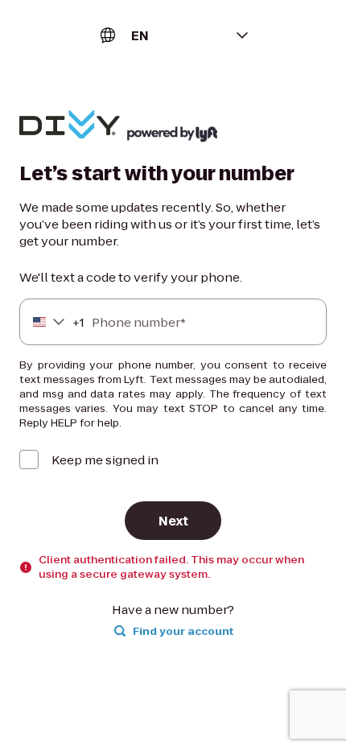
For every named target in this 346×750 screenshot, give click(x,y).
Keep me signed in (105, 459)
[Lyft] (69, 125)
